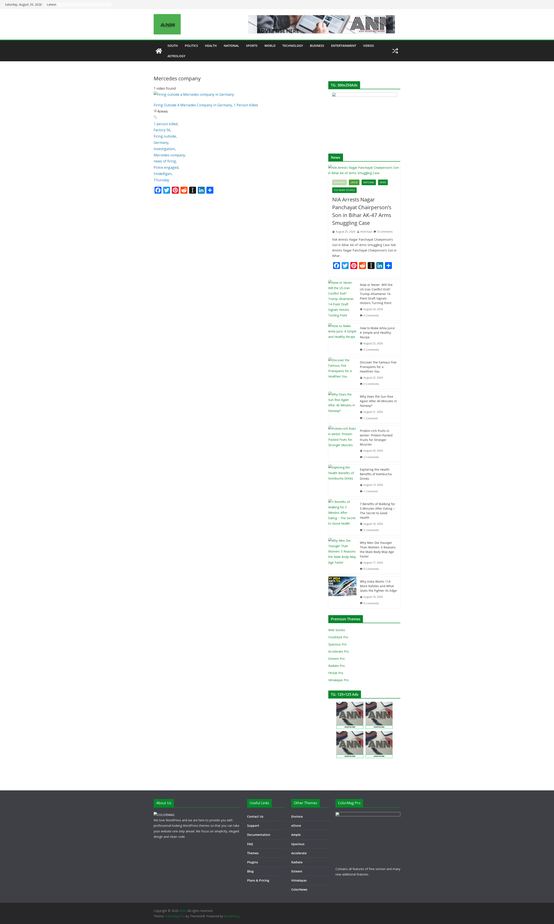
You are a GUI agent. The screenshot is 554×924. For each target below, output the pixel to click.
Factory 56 (162, 130)
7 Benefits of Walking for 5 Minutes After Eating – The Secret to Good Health (377, 511)
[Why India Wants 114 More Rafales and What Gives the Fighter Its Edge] (342, 592)
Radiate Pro (336, 666)
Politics (191, 46)
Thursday (161, 180)
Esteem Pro (336, 659)
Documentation (258, 835)
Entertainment (343, 46)
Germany (161, 142)
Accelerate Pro (338, 651)
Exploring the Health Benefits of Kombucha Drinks (376, 474)
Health (211, 46)
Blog (250, 871)
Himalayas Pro (338, 680)
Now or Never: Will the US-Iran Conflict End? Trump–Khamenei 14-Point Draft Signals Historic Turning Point (376, 294)
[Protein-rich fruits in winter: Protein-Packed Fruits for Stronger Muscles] (342, 444)
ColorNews (299, 889)
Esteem (296, 871)
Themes (253, 853)
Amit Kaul (366, 231)
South (172, 46)
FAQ (250, 844)
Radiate (297, 862)
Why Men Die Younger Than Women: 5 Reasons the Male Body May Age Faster (378, 549)
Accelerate (299, 853)
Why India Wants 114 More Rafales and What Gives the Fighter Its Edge (378, 586)
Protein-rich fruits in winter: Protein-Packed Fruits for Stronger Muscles (376, 437)
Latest (354, 182)
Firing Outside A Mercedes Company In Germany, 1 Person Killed (206, 105)
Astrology (176, 56)
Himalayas (299, 880)
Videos (368, 46)
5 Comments (371, 530)
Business (317, 46)
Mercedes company (169, 155)
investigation (164, 148)
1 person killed (165, 124)
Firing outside (165, 136)
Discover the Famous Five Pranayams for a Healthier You (378, 366)
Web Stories (336, 630)
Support (253, 825)
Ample (296, 835)
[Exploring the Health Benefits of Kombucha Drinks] (342, 480)
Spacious (297, 844)
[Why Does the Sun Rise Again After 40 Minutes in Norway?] (342, 407)
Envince (297, 816)
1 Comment (370, 418)
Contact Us (255, 816)
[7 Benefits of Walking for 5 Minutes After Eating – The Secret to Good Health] (342, 517)
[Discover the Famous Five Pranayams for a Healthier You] (342, 373)
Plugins (252, 862)
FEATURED (339, 182)
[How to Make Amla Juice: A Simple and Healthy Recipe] (342, 339)
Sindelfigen (163, 173)
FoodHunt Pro (338, 637)
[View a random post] (395, 51)
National (231, 46)
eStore (296, 825)
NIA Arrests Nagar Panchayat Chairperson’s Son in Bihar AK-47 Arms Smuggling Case (361, 211)
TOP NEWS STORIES (344, 190)
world (269, 46)
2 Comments (371, 350)
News (383, 182)
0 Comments (385, 231)
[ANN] (159, 51)
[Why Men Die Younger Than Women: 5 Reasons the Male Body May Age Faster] (342, 556)
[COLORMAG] (164, 815)
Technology (292, 46)
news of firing (165, 161)
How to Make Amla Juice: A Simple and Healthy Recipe (377, 332)
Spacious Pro (337, 644)
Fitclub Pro (335, 673)
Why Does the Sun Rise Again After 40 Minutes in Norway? (378, 401)
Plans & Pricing (258, 880)
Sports (252, 46)
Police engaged (166, 167)
